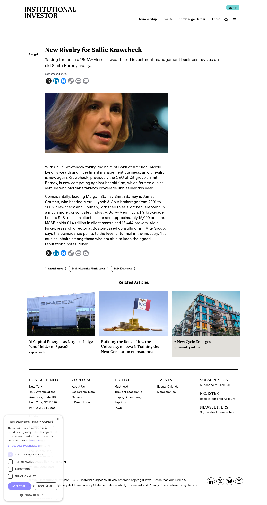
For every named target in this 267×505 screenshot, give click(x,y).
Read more (35, 440)
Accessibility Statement (125, 485)
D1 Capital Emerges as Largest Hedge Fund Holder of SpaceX (60, 344)
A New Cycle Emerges (192, 341)
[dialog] (33, 458)
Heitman (196, 347)
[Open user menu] (235, 18)
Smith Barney (55, 268)
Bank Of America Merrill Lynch (88, 268)
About (216, 19)
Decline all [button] (46, 486)
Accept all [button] (19, 486)
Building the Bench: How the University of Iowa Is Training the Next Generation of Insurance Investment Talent (130, 349)
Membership (148, 19)
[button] (33, 446)
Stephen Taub (36, 352)
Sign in (232, 7)
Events (168, 19)
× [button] (58, 419)
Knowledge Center (192, 19)
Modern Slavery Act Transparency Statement (77, 485)
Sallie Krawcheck (123, 268)
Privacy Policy (158, 485)
